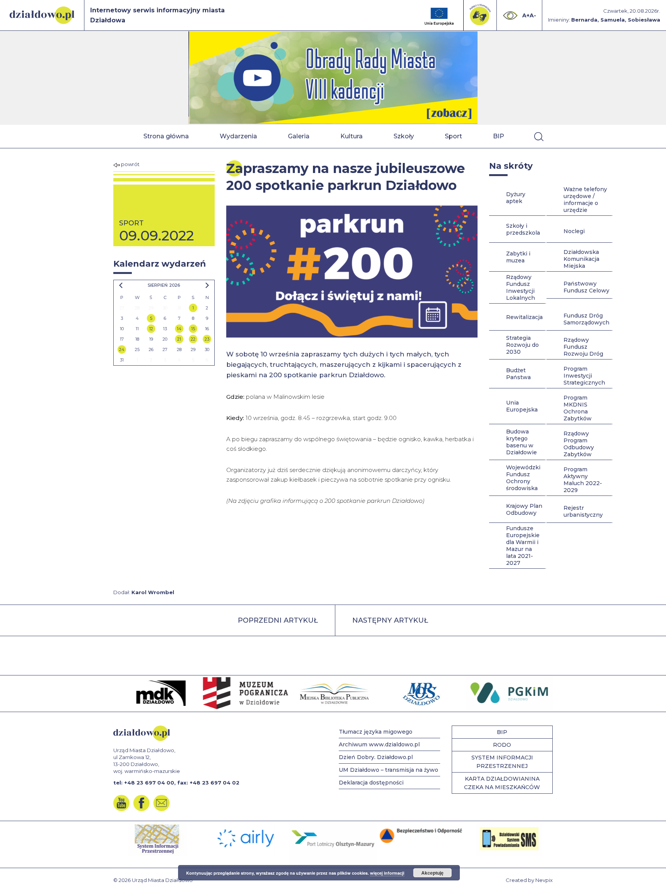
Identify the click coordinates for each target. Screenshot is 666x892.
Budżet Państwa (518, 374)
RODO (502, 744)
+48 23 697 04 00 (149, 782)
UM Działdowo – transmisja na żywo (388, 769)
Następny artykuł (390, 620)
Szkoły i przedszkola (523, 229)
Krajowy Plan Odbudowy (524, 509)
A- (533, 15)
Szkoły (404, 136)
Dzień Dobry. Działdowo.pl (376, 757)
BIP (498, 136)
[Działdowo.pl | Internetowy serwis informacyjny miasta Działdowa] (42, 15)
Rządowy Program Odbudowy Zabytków (578, 444)
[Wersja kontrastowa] (510, 15)
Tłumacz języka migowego (375, 731)
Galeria (298, 136)
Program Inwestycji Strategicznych (584, 375)
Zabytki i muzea (518, 257)
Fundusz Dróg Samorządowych (586, 319)
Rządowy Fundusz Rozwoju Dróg (583, 346)
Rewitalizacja (524, 317)
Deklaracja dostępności (371, 782)
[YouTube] (121, 803)
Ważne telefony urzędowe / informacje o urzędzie (585, 199)
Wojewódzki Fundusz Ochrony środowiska (523, 478)
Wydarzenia (238, 136)
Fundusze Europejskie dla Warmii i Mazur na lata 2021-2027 (523, 545)
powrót (130, 164)
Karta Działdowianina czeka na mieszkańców (502, 783)
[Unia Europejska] (439, 16)
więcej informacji (387, 873)
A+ (526, 15)
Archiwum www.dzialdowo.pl (379, 744)
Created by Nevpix (529, 880)
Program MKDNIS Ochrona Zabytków (577, 408)
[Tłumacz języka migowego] (480, 14)
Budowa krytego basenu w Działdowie (521, 442)
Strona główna (166, 136)
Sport (453, 136)
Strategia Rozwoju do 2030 (522, 344)
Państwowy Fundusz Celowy (586, 287)
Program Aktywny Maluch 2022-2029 (582, 480)
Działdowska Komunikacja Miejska (581, 259)
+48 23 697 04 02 (214, 782)
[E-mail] (161, 803)
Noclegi (574, 231)
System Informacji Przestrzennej (502, 761)
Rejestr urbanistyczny (583, 511)
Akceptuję (432, 872)
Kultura (351, 136)
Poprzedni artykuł (278, 620)
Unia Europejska (522, 406)
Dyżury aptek (515, 198)
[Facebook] (141, 803)
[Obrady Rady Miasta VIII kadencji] (333, 77)
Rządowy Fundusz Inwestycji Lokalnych (520, 287)
